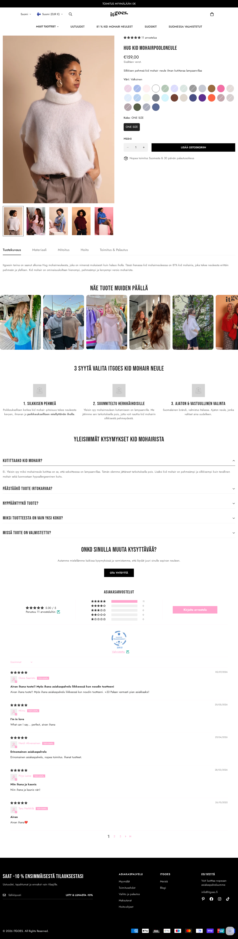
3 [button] (120, 836)
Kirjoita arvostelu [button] (195, 610)
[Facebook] (211, 899)
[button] (132, 38)
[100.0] (119, 638)
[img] (18, 673)
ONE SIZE (133, 128)
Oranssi (211, 98)
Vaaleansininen (128, 98)
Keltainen (146, 98)
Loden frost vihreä (183, 88)
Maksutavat (125, 900)
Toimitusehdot (127, 888)
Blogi (163, 888)
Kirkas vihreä (165, 88)
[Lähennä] (106, 43)
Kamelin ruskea (211, 88)
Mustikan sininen (156, 107)
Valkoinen (156, 88)
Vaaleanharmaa (202, 88)
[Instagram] (219, 899)
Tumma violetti (202, 98)
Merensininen (137, 98)
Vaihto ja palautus (129, 894)
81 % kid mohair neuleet (115, 27)
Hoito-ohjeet (126, 907)
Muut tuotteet (46, 26)
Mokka (174, 98)
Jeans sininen (193, 98)
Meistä (164, 881)
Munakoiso (128, 107)
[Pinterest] (203, 899)
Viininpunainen (221, 98)
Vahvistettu (118, 652)
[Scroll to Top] (230, 918)
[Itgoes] (119, 14)
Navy (146, 107)
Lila (174, 88)
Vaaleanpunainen (146, 88)
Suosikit (151, 27)
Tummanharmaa (156, 98)
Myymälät (124, 881)
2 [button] (114, 836)
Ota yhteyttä (119, 573)
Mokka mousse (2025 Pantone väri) (230, 98)
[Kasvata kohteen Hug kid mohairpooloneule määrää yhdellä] (144, 147)
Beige (183, 98)
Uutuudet (77, 27)
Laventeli (128, 88)
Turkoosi (165, 98)
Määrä (128, 139)
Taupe (230, 88)
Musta (193, 88)
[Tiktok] (228, 899)
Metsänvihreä (137, 107)
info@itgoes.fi (209, 892)
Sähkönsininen (137, 88)
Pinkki (221, 88)
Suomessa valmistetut (185, 27)
